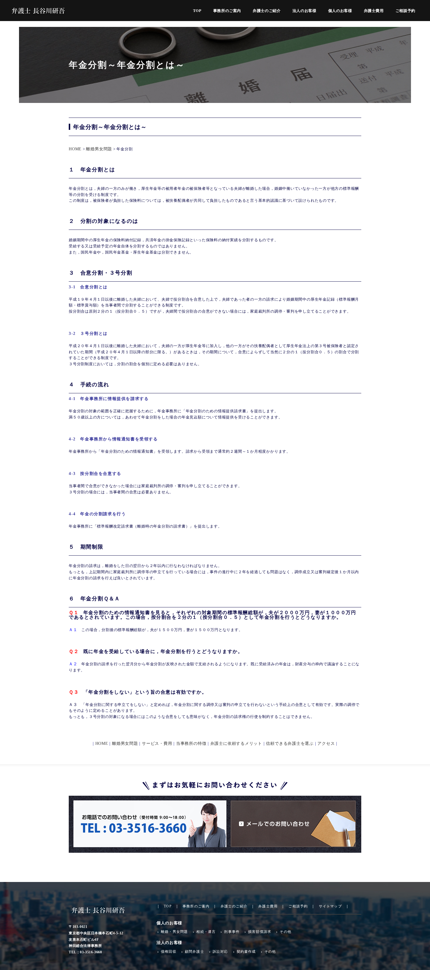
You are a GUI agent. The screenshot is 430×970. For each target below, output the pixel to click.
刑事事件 (232, 932)
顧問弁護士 (194, 952)
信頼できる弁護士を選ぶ (290, 743)
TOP (197, 11)
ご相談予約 (405, 11)
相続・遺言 (206, 932)
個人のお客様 (340, 11)
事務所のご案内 (227, 11)
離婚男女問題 (99, 149)
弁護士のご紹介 (267, 11)
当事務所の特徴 (192, 743)
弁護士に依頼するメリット (236, 743)
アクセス (326, 743)
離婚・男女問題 (174, 932)
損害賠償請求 (259, 932)
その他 (285, 932)
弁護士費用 (374, 11)
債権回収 (168, 952)
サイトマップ (330, 906)
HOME (75, 149)
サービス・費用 (157, 743)
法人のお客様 (305, 11)
